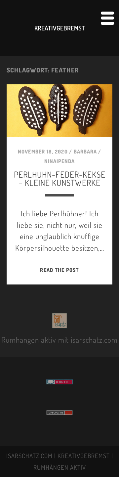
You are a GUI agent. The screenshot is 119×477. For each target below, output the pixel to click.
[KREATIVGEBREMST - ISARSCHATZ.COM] (59, 324)
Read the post (59, 270)
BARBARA (85, 151)
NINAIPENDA (59, 161)
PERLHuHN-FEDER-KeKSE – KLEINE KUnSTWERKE (59, 178)
